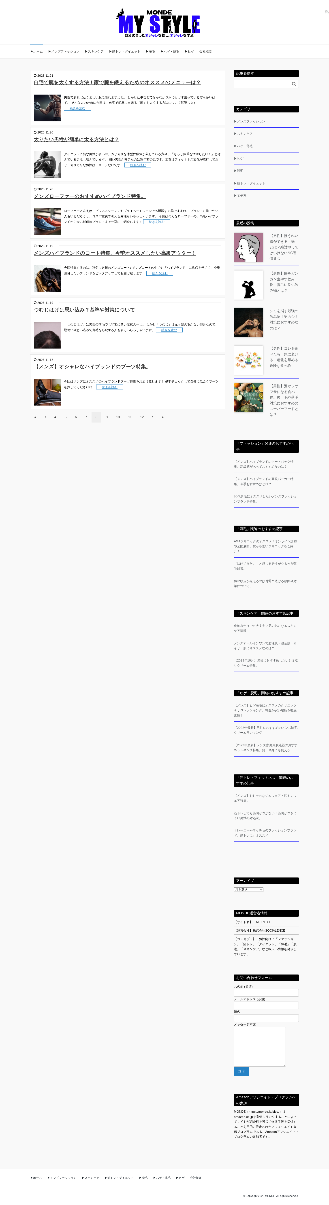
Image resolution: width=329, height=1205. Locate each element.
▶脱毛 (150, 51)
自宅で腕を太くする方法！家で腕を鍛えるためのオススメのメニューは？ (117, 82)
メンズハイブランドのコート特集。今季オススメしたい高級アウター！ (115, 253)
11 (130, 417)
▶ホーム (36, 51)
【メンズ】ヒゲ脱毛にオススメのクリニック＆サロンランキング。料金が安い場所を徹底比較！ (265, 710)
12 (142, 417)
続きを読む (77, 108)
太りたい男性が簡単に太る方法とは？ (76, 139)
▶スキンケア (94, 51)
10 (118, 417)
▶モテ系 (240, 195)
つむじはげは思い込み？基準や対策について (84, 310)
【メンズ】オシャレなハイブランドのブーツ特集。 (92, 366)
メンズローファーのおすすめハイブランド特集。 (90, 196)
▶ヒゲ (189, 51)
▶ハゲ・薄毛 (169, 51)
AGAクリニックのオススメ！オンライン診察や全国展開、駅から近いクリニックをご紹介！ (265, 546)
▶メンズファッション (63, 51)
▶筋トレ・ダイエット (124, 51)
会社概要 (205, 51)
